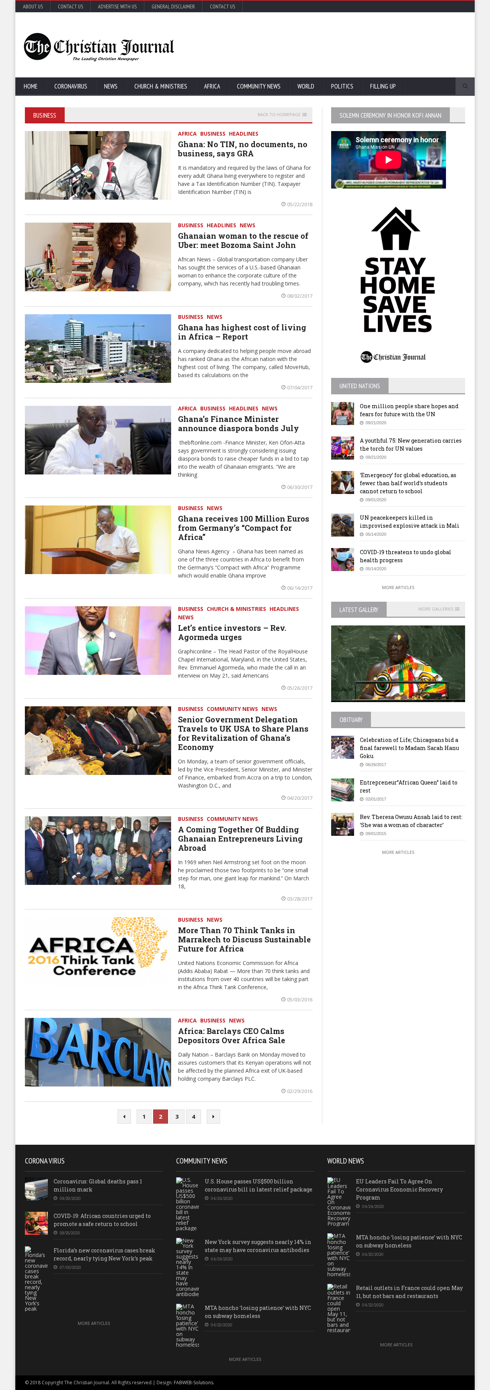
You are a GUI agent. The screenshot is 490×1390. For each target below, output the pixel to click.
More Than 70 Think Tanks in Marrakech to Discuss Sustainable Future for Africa (244, 939)
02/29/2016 (299, 1091)
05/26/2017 (299, 687)
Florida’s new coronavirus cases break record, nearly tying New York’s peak (104, 1254)
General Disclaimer (173, 6)
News (111, 86)
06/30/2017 (299, 487)
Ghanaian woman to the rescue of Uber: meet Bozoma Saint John (243, 240)
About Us (33, 6)
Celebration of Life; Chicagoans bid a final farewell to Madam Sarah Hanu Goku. (409, 748)
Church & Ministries (160, 86)
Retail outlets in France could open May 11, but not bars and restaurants (409, 1292)
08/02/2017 (299, 295)
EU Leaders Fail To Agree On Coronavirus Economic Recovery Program (399, 1189)
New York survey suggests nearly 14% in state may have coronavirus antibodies (258, 1246)
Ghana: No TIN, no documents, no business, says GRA (242, 148)
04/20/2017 (299, 797)
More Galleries (435, 609)
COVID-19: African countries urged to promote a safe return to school (102, 1220)
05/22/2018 (299, 204)
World (305, 86)
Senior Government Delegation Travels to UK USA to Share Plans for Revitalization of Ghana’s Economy (243, 733)
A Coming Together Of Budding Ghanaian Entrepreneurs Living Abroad (240, 838)
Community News (259, 86)
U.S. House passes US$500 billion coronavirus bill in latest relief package (258, 1185)
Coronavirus (70, 86)
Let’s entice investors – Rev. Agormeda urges (232, 632)
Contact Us (70, 6)
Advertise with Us (117, 6)
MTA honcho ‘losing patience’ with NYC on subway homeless (258, 1311)
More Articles (398, 587)
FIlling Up (383, 86)
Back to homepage (279, 114)
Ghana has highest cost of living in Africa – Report (242, 331)
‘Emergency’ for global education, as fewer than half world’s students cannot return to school (408, 483)
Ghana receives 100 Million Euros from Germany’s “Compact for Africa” (243, 528)
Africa (212, 86)
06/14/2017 (299, 587)
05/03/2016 (299, 999)
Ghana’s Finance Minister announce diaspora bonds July (238, 423)
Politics (342, 86)
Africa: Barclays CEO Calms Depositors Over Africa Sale (231, 1035)
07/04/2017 (299, 387)
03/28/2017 (299, 898)
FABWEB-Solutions (193, 1382)
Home (31, 86)
